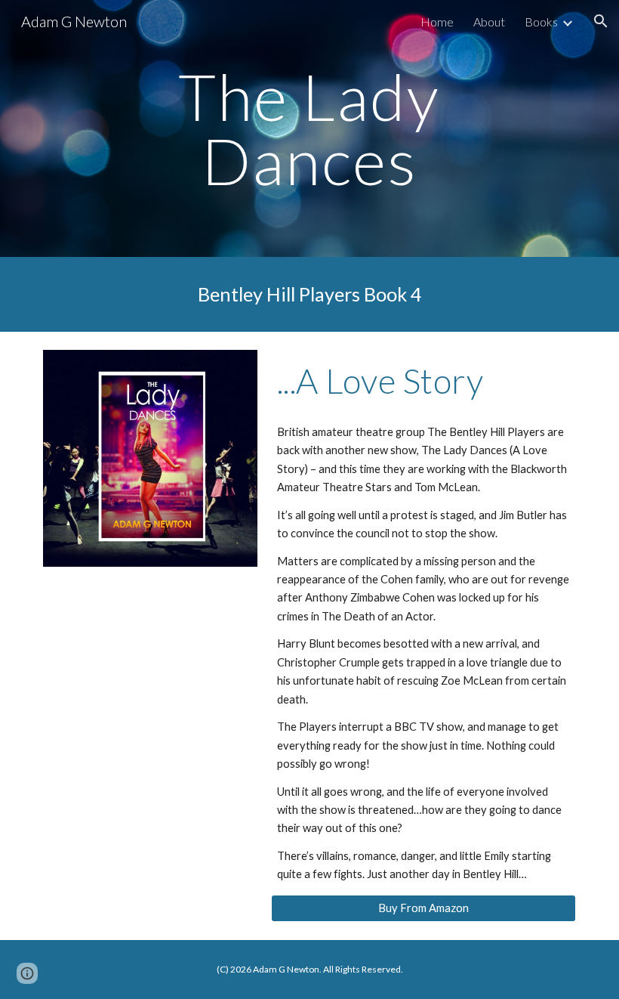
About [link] (489, 21)
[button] (601, 21)
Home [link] (437, 21)
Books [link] (541, 21)
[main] (309, 128)
